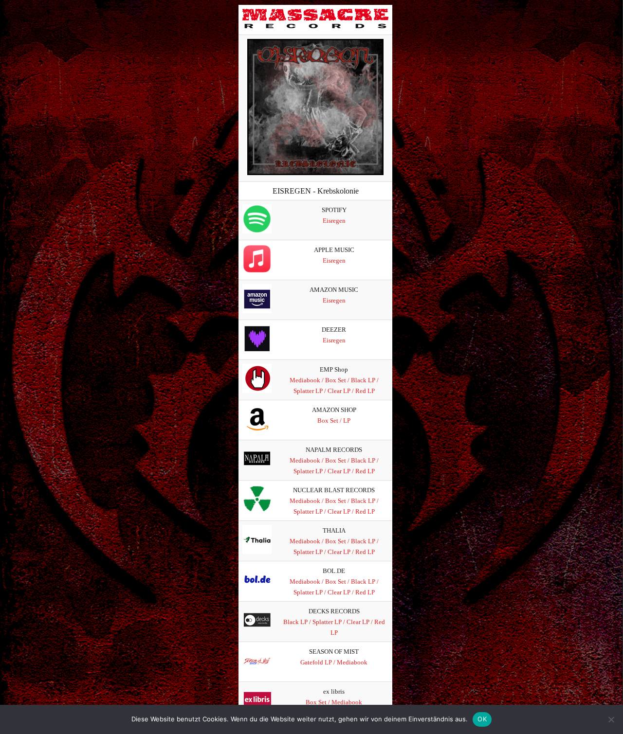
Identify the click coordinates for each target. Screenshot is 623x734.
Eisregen (334, 220)
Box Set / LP (333, 420)
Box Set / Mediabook (334, 702)
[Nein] (611, 719)
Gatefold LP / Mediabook (333, 662)
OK (482, 719)
